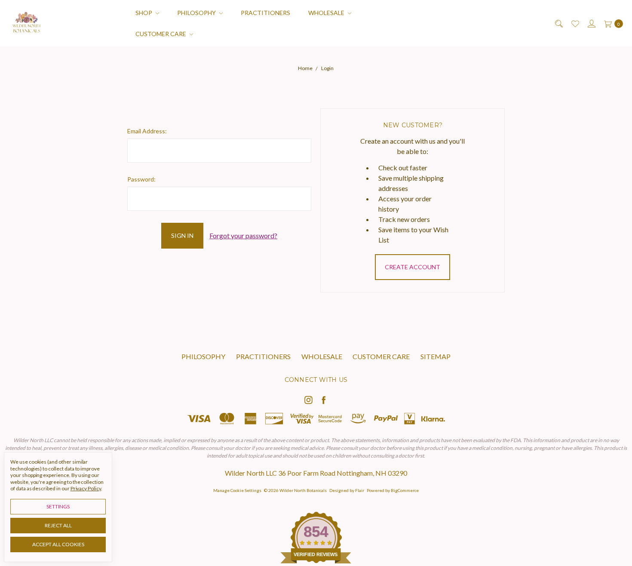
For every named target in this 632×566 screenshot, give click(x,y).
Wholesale (327, 12)
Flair (359, 490)
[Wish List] (574, 23)
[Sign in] (590, 23)
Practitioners (265, 12)
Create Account (412, 267)
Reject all (58, 525)
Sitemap (435, 356)
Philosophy (197, 12)
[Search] (558, 23)
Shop (144, 12)
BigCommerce (405, 490)
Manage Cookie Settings (237, 490)
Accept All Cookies (58, 544)
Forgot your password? (243, 235)
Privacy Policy (86, 488)
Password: (141, 179)
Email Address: (147, 131)
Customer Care (161, 33)
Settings (58, 506)
